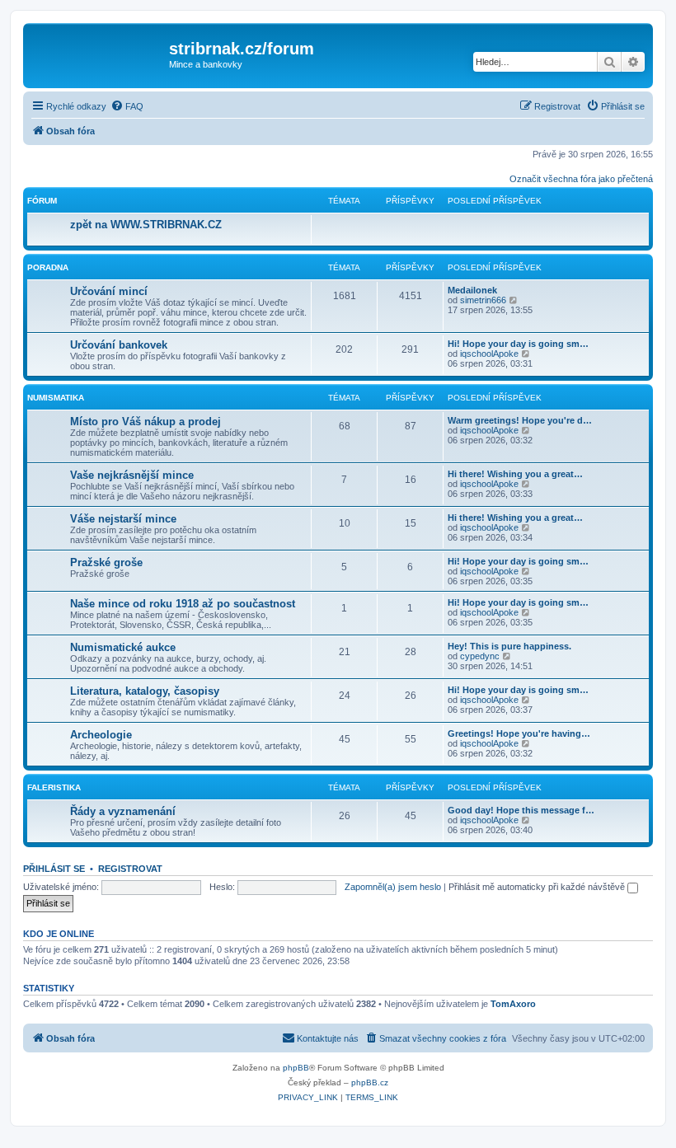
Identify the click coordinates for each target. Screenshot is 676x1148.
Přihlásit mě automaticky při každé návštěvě (537, 887)
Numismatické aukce (123, 647)
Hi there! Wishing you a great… (515, 474)
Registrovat (130, 869)
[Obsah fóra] (98, 53)
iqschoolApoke (489, 353)
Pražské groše (106, 562)
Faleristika (54, 787)
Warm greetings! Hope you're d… (520, 420)
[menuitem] (126, 106)
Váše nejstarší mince (123, 519)
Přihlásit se (54, 869)
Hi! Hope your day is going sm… (518, 344)
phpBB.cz (369, 1082)
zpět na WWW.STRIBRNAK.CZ (146, 224)
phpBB (296, 1067)
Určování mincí (109, 291)
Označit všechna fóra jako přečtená (581, 179)
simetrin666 (483, 300)
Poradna (47, 267)
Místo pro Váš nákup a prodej (145, 421)
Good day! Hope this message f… (521, 810)
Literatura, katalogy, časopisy (144, 691)
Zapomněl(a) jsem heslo (393, 887)
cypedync (480, 656)
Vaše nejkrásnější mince (132, 475)
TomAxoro (513, 1004)
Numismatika (55, 397)
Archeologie (101, 735)
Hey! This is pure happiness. (509, 646)
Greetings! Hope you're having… (519, 733)
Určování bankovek (118, 345)
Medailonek (472, 290)
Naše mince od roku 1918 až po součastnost (182, 603)
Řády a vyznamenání (123, 811)
